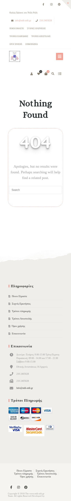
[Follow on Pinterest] (59, 5)
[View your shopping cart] (46, 73)
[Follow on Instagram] (51, 5)
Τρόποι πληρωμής (18, 36)
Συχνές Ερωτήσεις (36, 28)
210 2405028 (45, 20)
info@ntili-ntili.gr (23, 20)
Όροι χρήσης (15, 44)
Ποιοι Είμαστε (16, 28)
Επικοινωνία (31, 44)
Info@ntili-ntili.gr (24, 388)
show (59, 73)
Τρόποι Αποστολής (41, 36)
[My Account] (31, 74)
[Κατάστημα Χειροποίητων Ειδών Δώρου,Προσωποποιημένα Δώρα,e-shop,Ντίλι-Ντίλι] (14, 56)
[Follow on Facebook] (43, 5)
